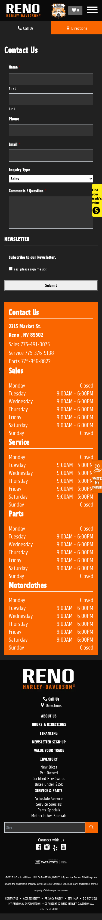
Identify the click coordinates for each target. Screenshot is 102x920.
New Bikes (49, 766)
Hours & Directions (49, 724)
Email (14, 144)
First (12, 88)
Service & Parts (49, 790)
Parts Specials (49, 809)
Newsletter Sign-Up (49, 742)
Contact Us (12, 898)
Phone (14, 119)
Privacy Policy (54, 898)
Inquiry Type (19, 169)
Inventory (49, 759)
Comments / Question (28, 190)
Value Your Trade (49, 750)
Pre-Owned (49, 772)
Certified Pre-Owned (49, 778)
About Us (49, 716)
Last (12, 108)
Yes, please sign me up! (30, 268)
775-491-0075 (35, 344)
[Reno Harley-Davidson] (24, 10)
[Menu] (92, 10)
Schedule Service (49, 798)
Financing (49, 733)
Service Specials (49, 803)
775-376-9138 (39, 352)
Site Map (73, 898)
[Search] (91, 827)
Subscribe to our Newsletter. (32, 257)
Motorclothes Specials (48, 815)
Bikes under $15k (49, 784)
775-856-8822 (36, 360)
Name (15, 67)
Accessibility (32, 898)
